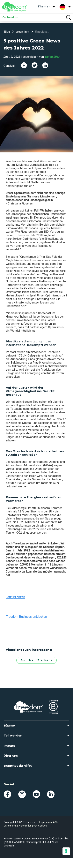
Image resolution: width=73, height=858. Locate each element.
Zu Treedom (10, 17)
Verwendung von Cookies (33, 825)
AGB (55, 822)
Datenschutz (11, 825)
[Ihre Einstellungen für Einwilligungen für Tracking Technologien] (66, 851)
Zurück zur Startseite (36, 660)
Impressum (45, 822)
